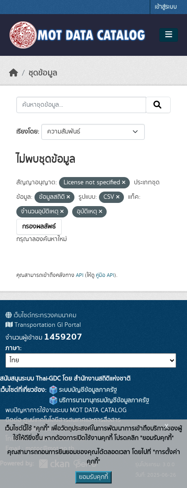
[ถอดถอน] (123, 183)
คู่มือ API (105, 275)
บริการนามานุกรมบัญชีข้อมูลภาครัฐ (103, 400)
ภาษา (12, 348)
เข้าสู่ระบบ (166, 7)
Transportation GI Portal (47, 325)
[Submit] (158, 105)
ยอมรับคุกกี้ (93, 477)
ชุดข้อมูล (43, 73)
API (80, 275)
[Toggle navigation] (168, 35)
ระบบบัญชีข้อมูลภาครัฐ (87, 389)
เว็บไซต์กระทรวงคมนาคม (44, 315)
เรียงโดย (27, 131)
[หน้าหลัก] (13, 73)
